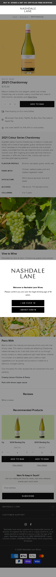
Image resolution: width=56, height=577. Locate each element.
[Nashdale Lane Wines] (28, 9)
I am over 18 (28, 303)
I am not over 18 (28, 310)
